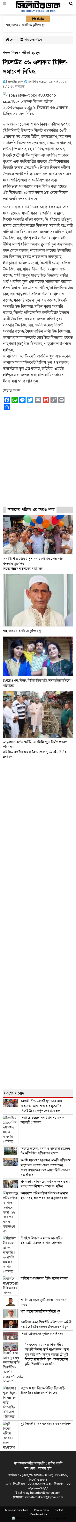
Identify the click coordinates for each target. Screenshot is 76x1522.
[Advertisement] (38, 462)
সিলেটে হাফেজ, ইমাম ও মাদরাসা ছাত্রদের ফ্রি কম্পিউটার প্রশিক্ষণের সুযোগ (45, 1151)
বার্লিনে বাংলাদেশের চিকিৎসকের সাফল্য (44, 1278)
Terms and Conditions (16, 1510)
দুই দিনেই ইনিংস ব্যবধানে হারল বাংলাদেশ (46, 1424)
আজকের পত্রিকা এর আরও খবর (31, 509)
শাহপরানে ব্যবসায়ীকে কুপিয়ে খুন (23, 631)
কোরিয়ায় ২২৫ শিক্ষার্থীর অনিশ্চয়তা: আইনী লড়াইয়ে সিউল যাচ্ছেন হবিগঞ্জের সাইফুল (46, 1324)
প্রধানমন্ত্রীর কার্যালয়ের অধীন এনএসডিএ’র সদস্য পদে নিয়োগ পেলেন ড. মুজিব (45, 1184)
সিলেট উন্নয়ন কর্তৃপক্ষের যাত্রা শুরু (42, 1106)
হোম (12, 40)
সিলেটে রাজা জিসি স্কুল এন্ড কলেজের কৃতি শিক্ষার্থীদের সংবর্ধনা (47, 1354)
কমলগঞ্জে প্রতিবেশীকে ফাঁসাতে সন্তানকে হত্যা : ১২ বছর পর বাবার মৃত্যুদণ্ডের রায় (44, 1195)
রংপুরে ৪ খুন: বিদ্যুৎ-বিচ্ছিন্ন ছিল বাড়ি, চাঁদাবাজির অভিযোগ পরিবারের (43, 1390)
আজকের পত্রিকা (33, 40)
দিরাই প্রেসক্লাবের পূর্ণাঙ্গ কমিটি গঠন (42, 1334)
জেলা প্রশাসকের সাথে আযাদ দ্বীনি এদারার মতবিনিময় (46, 1167)
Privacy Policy (41, 1510)
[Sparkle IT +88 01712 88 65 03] (38, 1518)
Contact (59, 1510)
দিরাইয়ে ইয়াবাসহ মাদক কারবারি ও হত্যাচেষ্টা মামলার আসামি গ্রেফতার (42, 1240)
